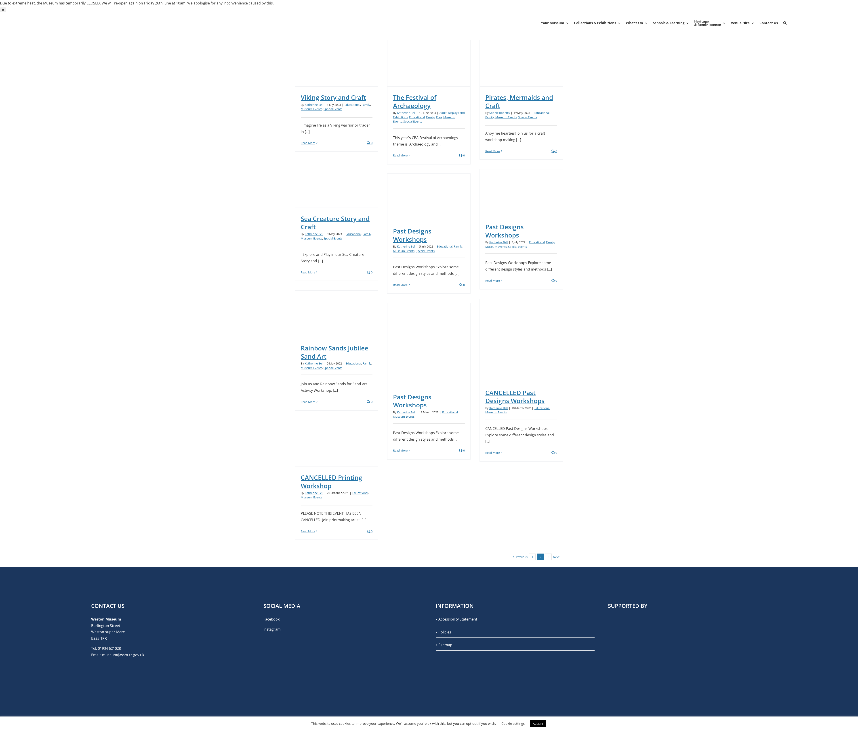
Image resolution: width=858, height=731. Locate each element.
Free (439, 117)
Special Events (333, 109)
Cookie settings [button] (513, 723)
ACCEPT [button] (538, 724)
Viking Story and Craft (333, 97)
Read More (308, 143)
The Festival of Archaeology (414, 101)
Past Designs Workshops (504, 231)
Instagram (272, 629)
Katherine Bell (314, 105)
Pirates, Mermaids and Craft (519, 101)
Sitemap (445, 644)
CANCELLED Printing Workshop (331, 481)
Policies (444, 632)
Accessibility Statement (457, 619)
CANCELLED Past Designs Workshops (515, 396)
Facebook (271, 619)
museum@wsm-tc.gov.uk (123, 654)
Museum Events (311, 109)
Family (366, 105)
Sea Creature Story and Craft (335, 222)
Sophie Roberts (499, 113)
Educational (352, 105)
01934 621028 (109, 648)
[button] (784, 23)
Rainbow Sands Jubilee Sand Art (334, 352)
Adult (443, 113)
